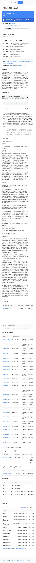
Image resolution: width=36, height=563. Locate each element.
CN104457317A (6, 385)
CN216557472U (6, 417)
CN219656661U (6, 426)
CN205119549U (6, 374)
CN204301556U (6, 390)
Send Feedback (11, 560)
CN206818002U (6, 437)
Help (12, 562)
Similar (27, 19)
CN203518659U (6, 382)
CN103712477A (6, 353)
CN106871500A (6, 308)
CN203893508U (6, 394)
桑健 (12, 26)
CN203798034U (6, 442)
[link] (5, 513)
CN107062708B (6, 412)
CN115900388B (6, 379)
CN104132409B (6, 369)
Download (23, 507)
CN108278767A (6, 344)
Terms (28, 560)
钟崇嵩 (19, 26)
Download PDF (8, 19)
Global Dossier (19, 65)
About (3, 560)
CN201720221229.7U (8, 457)
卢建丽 (9, 26)
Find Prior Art (18, 19)
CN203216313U (6, 421)
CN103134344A (6, 358)
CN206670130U (6, 399)
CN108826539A (6, 361)
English (13, 23)
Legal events (14, 61)
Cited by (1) (8, 61)
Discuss (25, 65)
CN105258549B (6, 339)
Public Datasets (21, 560)
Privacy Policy (5, 562)
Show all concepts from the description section (14, 548)
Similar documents (22, 61)
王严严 (15, 26)
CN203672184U (6, 348)
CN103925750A (6, 366)
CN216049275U (6, 429)
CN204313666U (6, 409)
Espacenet (12, 65)
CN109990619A (6, 402)
